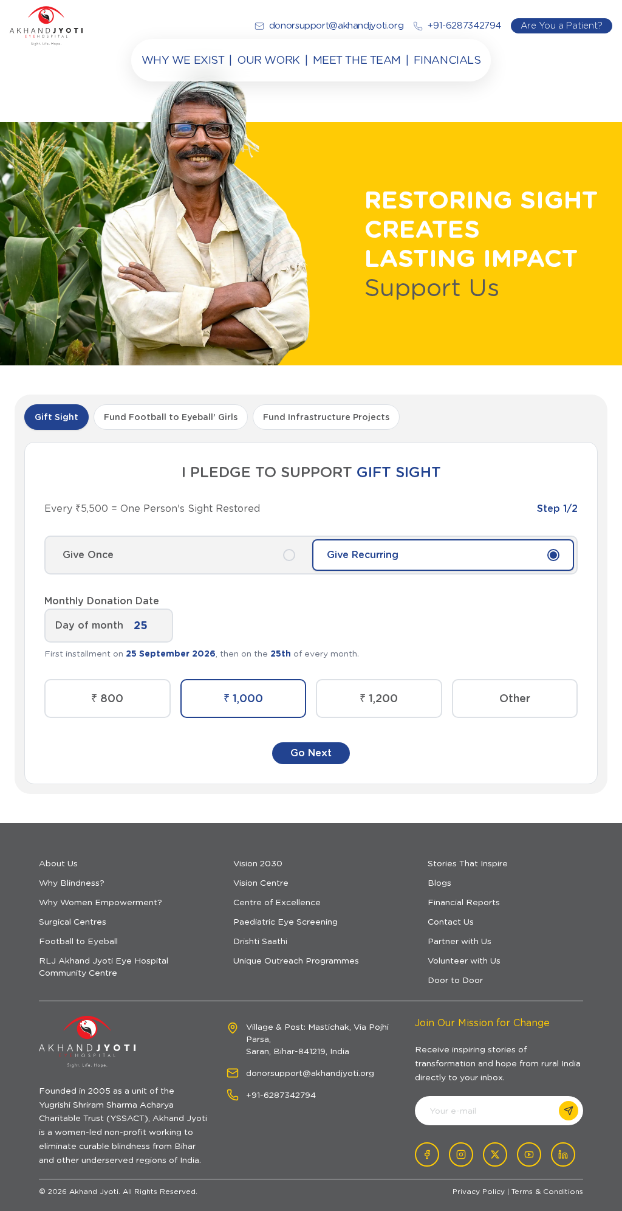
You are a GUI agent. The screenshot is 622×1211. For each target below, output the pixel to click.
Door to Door (455, 980)
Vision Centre (261, 883)
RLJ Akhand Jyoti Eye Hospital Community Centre (103, 967)
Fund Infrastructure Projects (326, 417)
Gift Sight (56, 417)
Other (514, 698)
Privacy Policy (479, 1191)
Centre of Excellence (277, 902)
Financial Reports (464, 902)
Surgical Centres (72, 921)
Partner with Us (459, 941)
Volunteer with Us (464, 960)
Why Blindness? (71, 883)
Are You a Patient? (562, 25)
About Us (58, 863)
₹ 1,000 (243, 698)
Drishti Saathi (260, 941)
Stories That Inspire (468, 863)
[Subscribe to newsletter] (568, 1110)
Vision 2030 (257, 863)
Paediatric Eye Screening (285, 921)
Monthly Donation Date (101, 601)
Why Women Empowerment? (100, 902)
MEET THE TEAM (357, 59)
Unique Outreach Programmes (296, 960)
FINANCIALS (447, 59)
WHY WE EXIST (183, 59)
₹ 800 (107, 698)
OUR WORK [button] (268, 59)
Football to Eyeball (78, 941)
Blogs (439, 883)
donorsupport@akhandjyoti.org (310, 1073)
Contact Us (451, 921)
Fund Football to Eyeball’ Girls (171, 417)
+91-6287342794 (281, 1095)
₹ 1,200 (379, 698)
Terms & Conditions (547, 1191)
